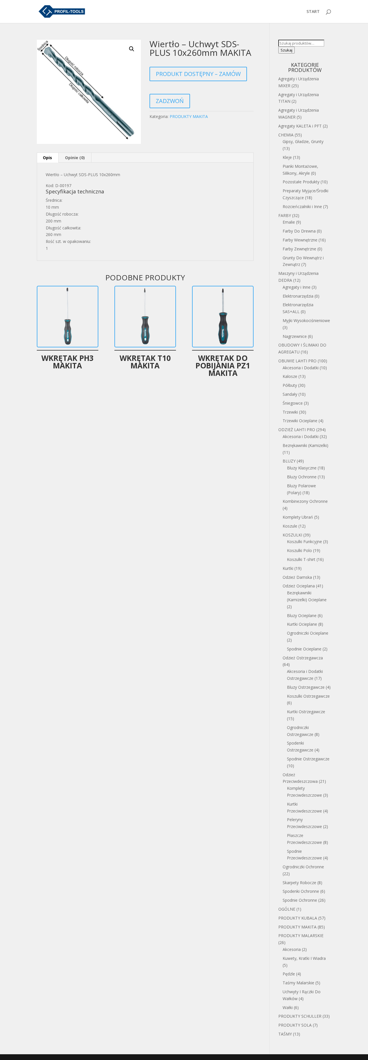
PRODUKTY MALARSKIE (300, 935)
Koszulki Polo (299, 550)
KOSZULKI (292, 535)
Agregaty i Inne (296, 287)
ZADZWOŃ (170, 101)
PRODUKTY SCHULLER (299, 1016)
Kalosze (290, 376)
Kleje (287, 157)
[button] (131, 49)
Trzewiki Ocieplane (300, 420)
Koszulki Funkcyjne (304, 541)
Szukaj (286, 50)
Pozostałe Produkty (301, 181)
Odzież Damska (297, 577)
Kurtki (288, 568)
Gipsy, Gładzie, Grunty (303, 141)
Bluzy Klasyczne (302, 468)
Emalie (289, 222)
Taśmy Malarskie (298, 982)
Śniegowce (293, 403)
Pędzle (289, 974)
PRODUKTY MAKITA (189, 116)
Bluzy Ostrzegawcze (306, 687)
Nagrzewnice (295, 336)
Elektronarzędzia (298, 296)
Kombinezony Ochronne (305, 501)
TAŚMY (285, 1034)
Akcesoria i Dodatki (301, 367)
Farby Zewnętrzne (299, 249)
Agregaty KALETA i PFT (300, 126)
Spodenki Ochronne (301, 891)
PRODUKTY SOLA (295, 1025)
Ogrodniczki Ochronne (303, 866)
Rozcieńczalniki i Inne (302, 206)
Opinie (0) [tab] (75, 157)
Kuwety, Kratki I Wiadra (304, 958)
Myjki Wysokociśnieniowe (306, 320)
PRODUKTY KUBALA (297, 918)
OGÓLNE (286, 909)
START (313, 11)
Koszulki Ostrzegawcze (308, 696)
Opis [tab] (47, 157)
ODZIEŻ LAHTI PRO (296, 429)
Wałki (288, 1007)
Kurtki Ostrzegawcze (306, 711)
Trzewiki (290, 412)
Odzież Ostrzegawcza (303, 658)
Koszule (290, 526)
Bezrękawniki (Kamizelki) (305, 445)
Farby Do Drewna (299, 231)
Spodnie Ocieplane (304, 649)
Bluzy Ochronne (302, 476)
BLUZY (289, 461)
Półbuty (290, 385)
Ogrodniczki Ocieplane (307, 633)
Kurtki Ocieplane (302, 624)
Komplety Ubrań (298, 517)
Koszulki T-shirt (301, 559)
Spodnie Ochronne (300, 900)
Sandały (290, 394)
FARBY (284, 215)
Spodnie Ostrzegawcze (308, 759)
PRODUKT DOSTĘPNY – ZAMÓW (198, 74)
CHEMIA (286, 135)
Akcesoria (292, 949)
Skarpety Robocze (299, 882)
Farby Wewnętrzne (300, 240)
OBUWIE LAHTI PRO (297, 361)
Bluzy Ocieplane (302, 615)
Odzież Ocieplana (299, 586)
